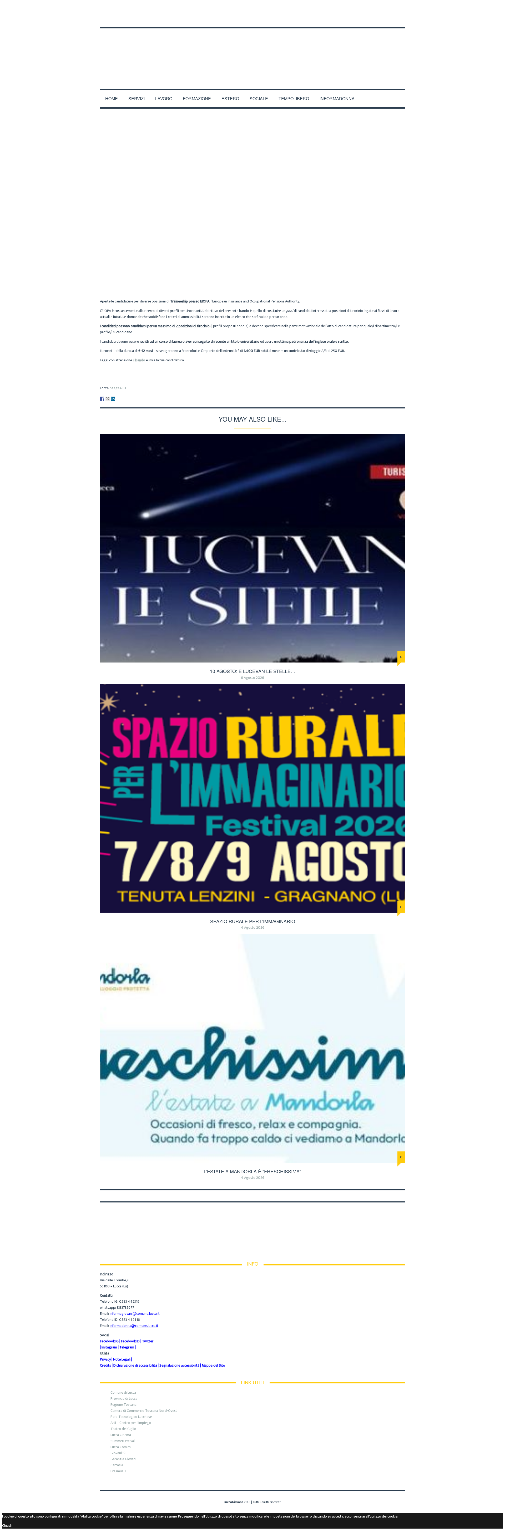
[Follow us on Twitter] (398, 18)
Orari (161, 8)
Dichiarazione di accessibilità (135, 1365)
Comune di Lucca (123, 1392)
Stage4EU (118, 388)
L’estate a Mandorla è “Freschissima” (252, 1171)
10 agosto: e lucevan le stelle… (252, 671)
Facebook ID (130, 1341)
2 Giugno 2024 (273, 266)
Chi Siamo (109, 8)
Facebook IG (109, 1341)
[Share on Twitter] (107, 399)
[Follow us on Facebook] (391, 18)
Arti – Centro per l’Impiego (130, 1423)
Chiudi (7, 1526)
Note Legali (121, 1359)
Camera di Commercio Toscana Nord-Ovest (143, 1411)
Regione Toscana (123, 1405)
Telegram (126, 1347)
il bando (139, 360)
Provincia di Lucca (123, 1399)
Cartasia (116, 1465)
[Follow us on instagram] (403, 18)
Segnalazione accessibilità (179, 1365)
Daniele (225, 266)
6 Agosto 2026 (252, 678)
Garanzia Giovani (123, 1459)
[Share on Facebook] (102, 399)
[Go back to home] (252, 52)
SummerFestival (122, 1441)
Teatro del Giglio (123, 1429)
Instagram (109, 1347)
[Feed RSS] (384, 18)
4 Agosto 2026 (252, 927)
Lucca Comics (120, 1447)
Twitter (147, 1341)
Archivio (246, 266)
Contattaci (185, 8)
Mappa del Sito (213, 1365)
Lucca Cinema (120, 1435)
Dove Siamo (137, 8)
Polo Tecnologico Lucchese (131, 1417)
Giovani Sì (117, 1453)
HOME (111, 98)
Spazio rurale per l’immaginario (252, 921)
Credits (105, 1365)
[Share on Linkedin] (113, 399)
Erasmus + (118, 1471)
